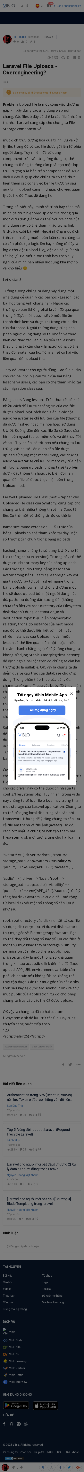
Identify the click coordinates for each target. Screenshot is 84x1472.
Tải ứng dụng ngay (42, 710)
